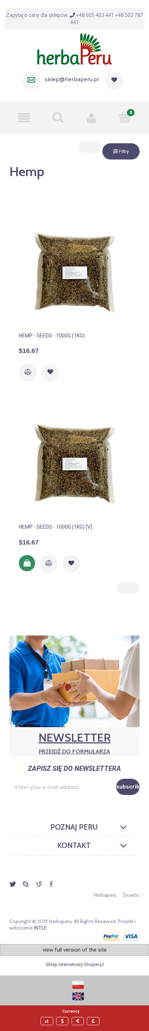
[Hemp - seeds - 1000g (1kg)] (74, 272)
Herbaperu (105, 895)
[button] (24, 117)
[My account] (91, 117)
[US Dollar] (63, 1021)
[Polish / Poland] (78, 984)
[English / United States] (78, 996)
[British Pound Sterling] (94, 1021)
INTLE (40, 928)
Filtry (123, 151)
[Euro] (79, 1021)
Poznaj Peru (74, 827)
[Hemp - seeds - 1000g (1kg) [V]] (74, 463)
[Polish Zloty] (48, 1021)
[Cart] (125, 117)
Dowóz (131, 895)
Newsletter (75, 742)
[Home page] (74, 48)
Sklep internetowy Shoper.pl (75, 964)
